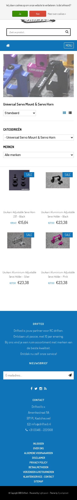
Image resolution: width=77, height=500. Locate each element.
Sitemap (38, 481)
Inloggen (38, 443)
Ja (20, 13)
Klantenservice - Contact (38, 476)
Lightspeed (43, 493)
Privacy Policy (38, 462)
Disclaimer (38, 457)
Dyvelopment (63, 493)
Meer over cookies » (57, 13)
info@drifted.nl (41, 424)
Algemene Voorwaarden (38, 453)
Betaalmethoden (38, 467)
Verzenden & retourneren (38, 472)
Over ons (38, 448)
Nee (38, 13)
